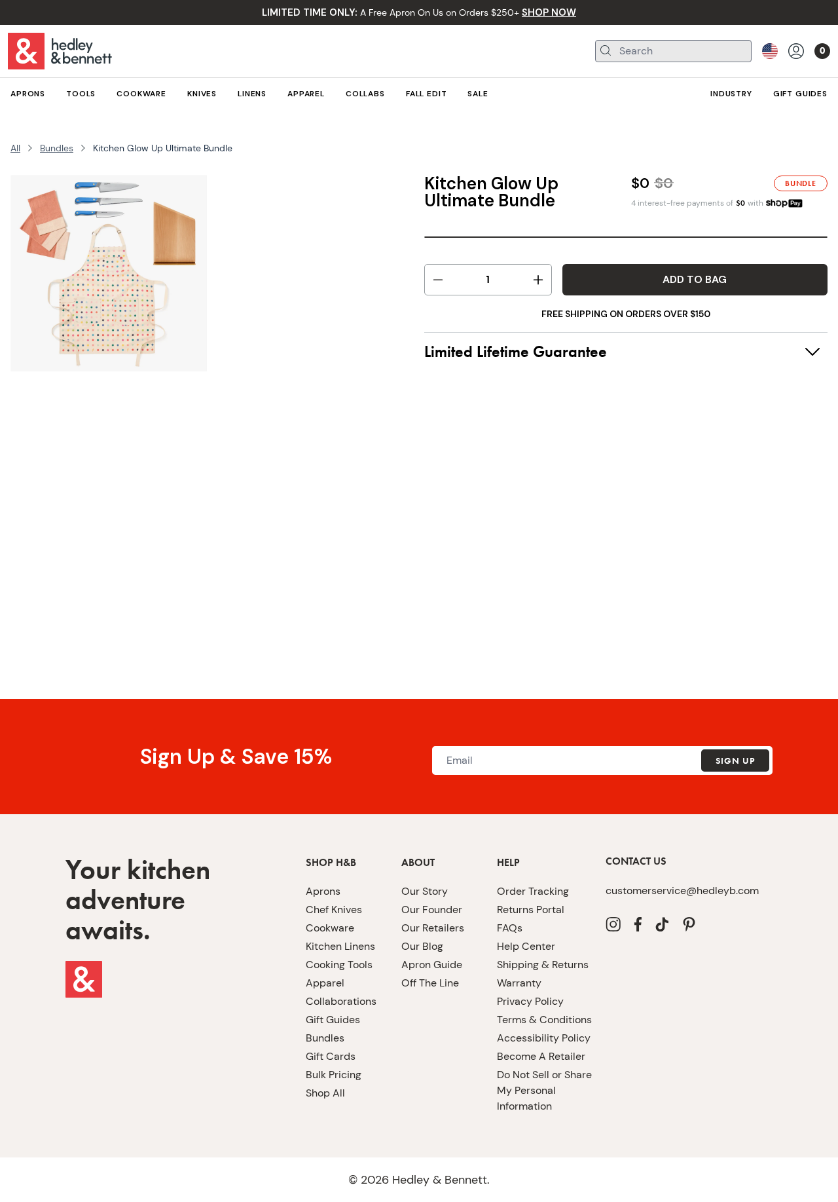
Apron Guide (431, 964)
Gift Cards (330, 1056)
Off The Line (430, 983)
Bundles (56, 148)
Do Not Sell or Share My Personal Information (544, 1090)
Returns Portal (530, 909)
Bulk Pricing (333, 1074)
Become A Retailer (541, 1056)
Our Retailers (432, 928)
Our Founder (431, 909)
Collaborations (341, 1001)
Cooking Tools (339, 964)
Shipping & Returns (543, 964)
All (15, 148)
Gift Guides (333, 1019)
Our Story (424, 891)
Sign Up (735, 760)
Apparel (325, 983)
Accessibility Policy (544, 1038)
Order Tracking (533, 891)
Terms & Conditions (544, 1019)
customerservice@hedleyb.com (682, 890)
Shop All (325, 1093)
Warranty (519, 983)
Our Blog (422, 946)
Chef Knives (334, 909)
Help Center (526, 946)
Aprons (323, 891)
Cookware (330, 928)
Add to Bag (695, 279)
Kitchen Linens (340, 946)
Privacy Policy (530, 1001)
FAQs (509, 928)
